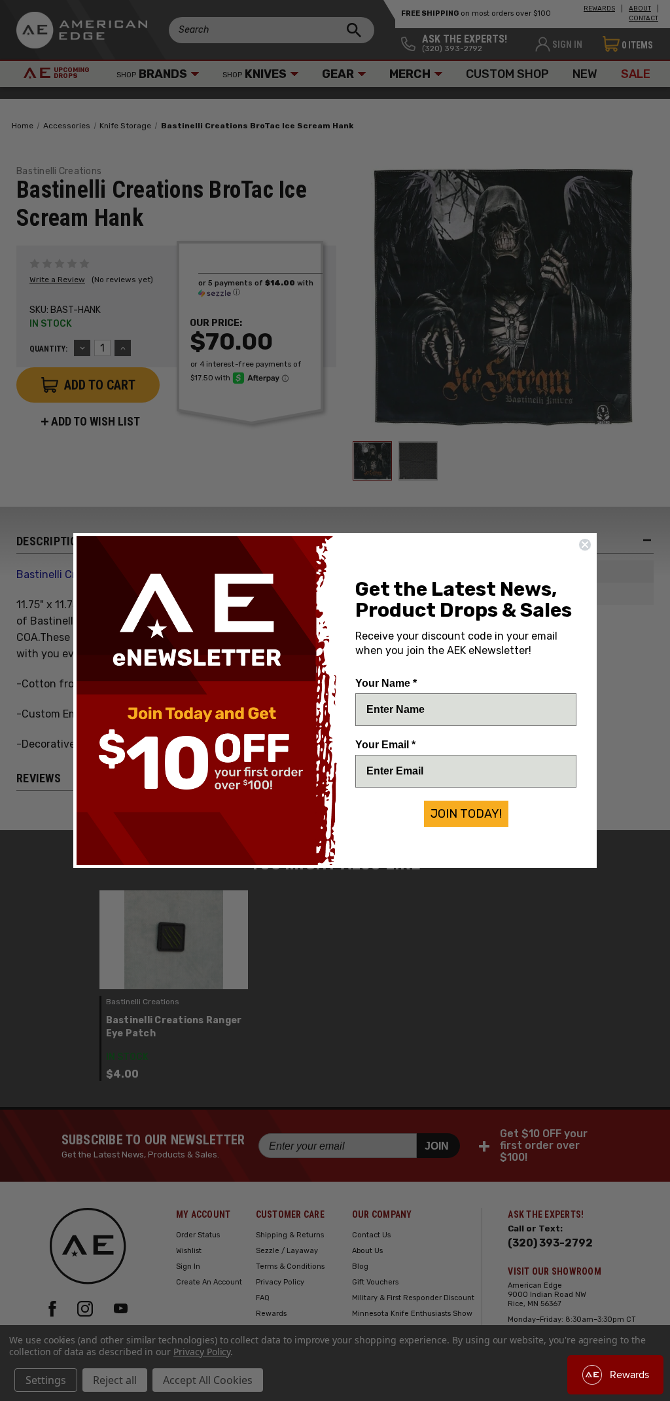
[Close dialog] (584, 544)
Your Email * (385, 744)
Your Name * (386, 683)
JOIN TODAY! (466, 814)
